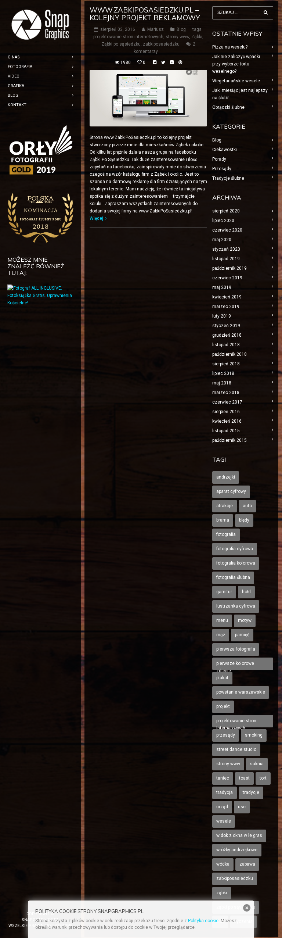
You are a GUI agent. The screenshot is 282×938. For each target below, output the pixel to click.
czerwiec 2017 (227, 402)
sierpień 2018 (226, 363)
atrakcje (224, 505)
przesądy (225, 735)
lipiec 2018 (223, 373)
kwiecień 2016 (227, 421)
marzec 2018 (225, 392)
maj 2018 (221, 383)
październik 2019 (229, 268)
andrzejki (225, 477)
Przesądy (221, 168)
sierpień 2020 (226, 211)
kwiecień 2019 (227, 297)
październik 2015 (229, 440)
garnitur (224, 591)
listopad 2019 (226, 258)
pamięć (242, 634)
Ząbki (196, 36)
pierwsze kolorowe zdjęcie (235, 665)
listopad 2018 (226, 344)
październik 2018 (229, 354)
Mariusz (155, 29)
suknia (257, 763)
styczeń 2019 (226, 325)
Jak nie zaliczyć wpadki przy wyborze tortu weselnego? (236, 64)
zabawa (247, 864)
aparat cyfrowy (231, 491)
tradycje (251, 792)
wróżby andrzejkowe (236, 849)
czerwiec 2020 (227, 230)
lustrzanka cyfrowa (235, 606)
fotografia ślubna (233, 577)
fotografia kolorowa (235, 563)
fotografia (226, 534)
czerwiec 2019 (227, 277)
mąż (220, 634)
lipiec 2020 (223, 220)
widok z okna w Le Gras (239, 835)
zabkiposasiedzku (161, 44)
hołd (246, 591)
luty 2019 (221, 316)
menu (222, 620)
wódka (222, 864)
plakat (222, 677)
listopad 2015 (226, 430)
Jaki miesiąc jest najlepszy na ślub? (240, 94)
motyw (245, 620)
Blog (181, 29)
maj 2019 (221, 287)
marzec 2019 (225, 306)
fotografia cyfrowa (234, 548)
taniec (222, 778)
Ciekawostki (224, 149)
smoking (254, 735)
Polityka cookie (203, 920)
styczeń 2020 (226, 249)
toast (244, 778)
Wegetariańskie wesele (236, 80)
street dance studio (236, 749)
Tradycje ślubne (228, 178)
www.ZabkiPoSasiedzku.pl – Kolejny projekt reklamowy (145, 14)
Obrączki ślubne (228, 107)
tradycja (224, 792)
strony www (177, 36)
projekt (223, 706)
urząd (222, 806)
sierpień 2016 (226, 411)
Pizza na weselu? (229, 47)
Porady (219, 159)
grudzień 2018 (227, 335)
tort (263, 778)
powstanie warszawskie (240, 692)
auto (247, 505)
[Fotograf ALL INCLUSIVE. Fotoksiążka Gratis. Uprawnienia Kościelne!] (40, 302)
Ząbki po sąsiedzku (121, 44)
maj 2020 (221, 239)
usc (242, 806)
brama (222, 520)
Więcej (96, 218)
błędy (244, 520)
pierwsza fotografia (235, 649)
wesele (223, 821)
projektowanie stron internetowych (128, 36)
